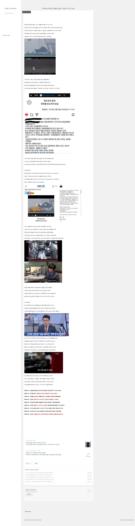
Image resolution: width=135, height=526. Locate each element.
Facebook (33, 519)
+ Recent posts (27, 511)
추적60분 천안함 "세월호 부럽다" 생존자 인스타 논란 (58, 8)
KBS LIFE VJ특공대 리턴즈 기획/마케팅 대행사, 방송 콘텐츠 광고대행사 (44, 454)
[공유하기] (30, 464)
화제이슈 (6, 35)
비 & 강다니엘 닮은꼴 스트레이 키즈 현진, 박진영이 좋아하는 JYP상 (38, 477)
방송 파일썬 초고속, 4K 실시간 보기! (36, 442)
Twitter (30, 519)
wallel (133, 519)
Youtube (36, 519)
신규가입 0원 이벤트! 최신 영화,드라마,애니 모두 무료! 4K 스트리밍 (42, 444)
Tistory (126, 519)
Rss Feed (25, 519)
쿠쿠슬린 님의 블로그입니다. (32, 491)
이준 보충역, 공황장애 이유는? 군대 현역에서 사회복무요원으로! (38, 475)
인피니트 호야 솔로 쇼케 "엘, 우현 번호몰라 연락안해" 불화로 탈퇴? (38, 472)
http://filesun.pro (29, 440)
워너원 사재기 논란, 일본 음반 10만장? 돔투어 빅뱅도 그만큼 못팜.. (38, 481)
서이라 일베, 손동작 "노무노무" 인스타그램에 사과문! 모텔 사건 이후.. (39, 479)
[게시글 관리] (31, 464)
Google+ (40, 519)
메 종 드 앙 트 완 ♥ (10, 8)
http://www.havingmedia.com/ (32, 450)
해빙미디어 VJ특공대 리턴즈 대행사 (36, 453)
